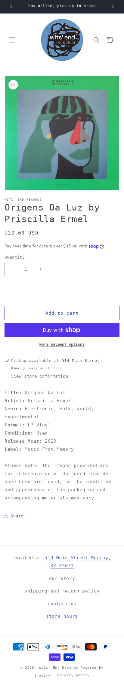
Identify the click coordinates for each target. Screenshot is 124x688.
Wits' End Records (59, 668)
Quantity (15, 257)
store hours (62, 616)
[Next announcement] (112, 6)
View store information (39, 376)
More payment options (62, 344)
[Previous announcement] (11, 6)
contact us (62, 603)
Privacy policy (73, 675)
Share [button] (17, 516)
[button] (12, 40)
